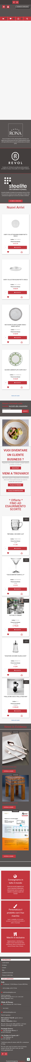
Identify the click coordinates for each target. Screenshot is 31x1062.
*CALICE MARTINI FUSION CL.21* (15, 574)
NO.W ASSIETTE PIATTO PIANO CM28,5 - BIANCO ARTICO (15, 325)
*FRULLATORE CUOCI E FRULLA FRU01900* (15, 696)
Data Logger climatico (9, 852)
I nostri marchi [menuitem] (5, 962)
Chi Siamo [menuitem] (4, 965)
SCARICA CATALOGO (15, 201)
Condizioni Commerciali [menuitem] (7, 972)
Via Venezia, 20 (8, 1037)
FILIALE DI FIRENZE (15, 485)
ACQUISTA (18, 247)
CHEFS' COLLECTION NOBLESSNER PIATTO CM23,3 (15, 235)
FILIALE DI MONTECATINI (15, 490)
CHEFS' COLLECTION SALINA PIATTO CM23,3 (15, 279)
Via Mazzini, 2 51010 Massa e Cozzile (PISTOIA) (15, 984)
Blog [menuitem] (3, 970)
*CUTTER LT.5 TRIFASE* (15, 615)
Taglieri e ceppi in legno (10, 803)
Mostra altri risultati (15, 395)
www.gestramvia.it (7, 1050)
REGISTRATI (15, 468)
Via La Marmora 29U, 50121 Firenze (12, 1004)
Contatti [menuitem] (4, 967)
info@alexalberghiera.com (9, 992)
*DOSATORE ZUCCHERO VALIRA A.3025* (15, 656)
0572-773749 (13, 988)
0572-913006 (6, 988)
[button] (25, 411)
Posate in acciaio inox (9, 767)
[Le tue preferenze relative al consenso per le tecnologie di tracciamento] (28, 1059)
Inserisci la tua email (6, 408)
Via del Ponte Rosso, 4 (10, 1030)
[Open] (3, 7)
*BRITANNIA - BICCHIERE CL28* (15, 534)
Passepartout (21, 1061)
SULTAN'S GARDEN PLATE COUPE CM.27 (15, 370)
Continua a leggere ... (9, 771)
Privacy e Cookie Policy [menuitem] (7, 975)
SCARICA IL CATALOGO (22, 6)
